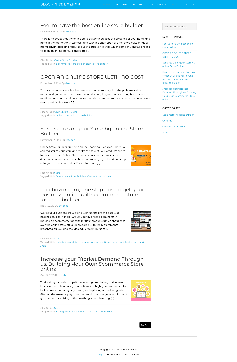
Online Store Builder (65, 60)
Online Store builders (99, 176)
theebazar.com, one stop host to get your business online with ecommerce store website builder (92, 194)
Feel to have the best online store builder (91, 25)
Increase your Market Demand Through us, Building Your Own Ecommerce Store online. (92, 264)
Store (57, 173)
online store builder (97, 64)
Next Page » (145, 324)
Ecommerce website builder (178, 115)
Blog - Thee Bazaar (60, 4)
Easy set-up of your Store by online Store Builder (91, 131)
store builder (105, 311)
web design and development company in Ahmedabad (87, 242)
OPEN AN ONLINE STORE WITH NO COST (92, 77)
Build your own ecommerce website (76, 311)
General (167, 120)
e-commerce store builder (70, 64)
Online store (63, 115)
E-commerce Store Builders (71, 176)
